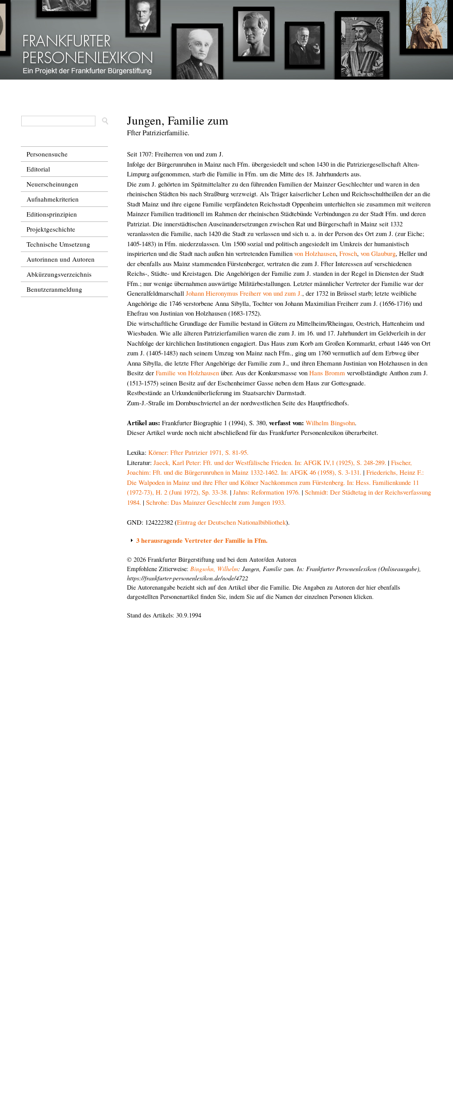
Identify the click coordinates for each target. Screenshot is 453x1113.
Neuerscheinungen (52, 183)
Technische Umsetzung (58, 244)
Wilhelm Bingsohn (330, 422)
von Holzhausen (315, 253)
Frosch (348, 253)
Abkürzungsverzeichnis (59, 274)
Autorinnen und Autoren (61, 259)
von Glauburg (378, 253)
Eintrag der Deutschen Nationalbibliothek (231, 522)
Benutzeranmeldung (54, 289)
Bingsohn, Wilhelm (214, 568)
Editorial (38, 168)
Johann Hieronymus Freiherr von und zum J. (244, 293)
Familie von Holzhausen (187, 372)
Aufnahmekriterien (53, 198)
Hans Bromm (327, 372)
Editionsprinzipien (52, 214)
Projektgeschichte (51, 229)
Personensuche (47, 153)
